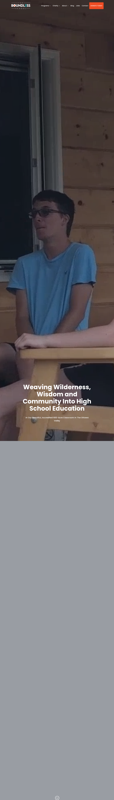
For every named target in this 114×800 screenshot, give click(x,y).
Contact (85, 6)
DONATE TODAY (96, 6)
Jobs (78, 6)
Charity (55, 6)
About (64, 6)
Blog (72, 6)
